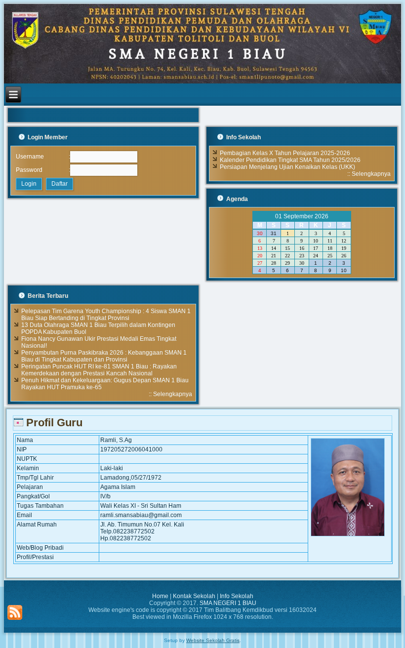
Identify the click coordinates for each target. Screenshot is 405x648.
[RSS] (15, 612)
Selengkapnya (371, 173)
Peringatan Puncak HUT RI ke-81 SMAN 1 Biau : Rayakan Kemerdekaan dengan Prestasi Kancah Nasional (99, 370)
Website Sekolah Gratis (213, 640)
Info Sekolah (236, 596)
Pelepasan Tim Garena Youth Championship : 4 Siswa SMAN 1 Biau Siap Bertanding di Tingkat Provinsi (106, 315)
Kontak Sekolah (194, 596)
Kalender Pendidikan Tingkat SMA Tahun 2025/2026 (290, 160)
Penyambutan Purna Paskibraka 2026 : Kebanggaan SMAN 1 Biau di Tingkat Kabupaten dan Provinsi (104, 356)
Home (160, 596)
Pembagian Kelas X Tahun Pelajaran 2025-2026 (285, 153)
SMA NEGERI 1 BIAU (228, 603)
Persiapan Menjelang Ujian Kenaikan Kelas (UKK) (287, 166)
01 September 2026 (301, 216)
